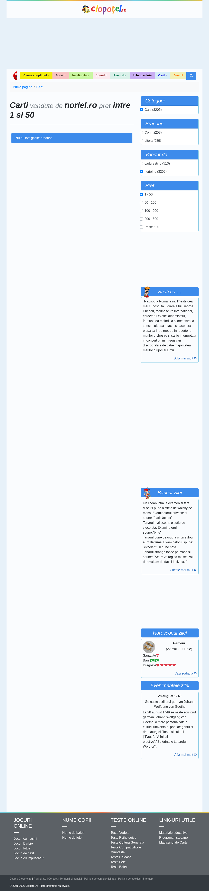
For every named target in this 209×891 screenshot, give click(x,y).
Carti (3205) (153, 109)
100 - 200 (151, 210)
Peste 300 (152, 227)
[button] (191, 76)
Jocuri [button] (100, 75)
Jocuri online (23, 823)
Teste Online (128, 820)
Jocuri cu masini (25, 838)
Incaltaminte (80, 75)
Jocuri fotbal (22, 848)
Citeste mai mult (182, 570)
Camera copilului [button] (35, 75)
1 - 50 (149, 194)
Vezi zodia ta (184, 673)
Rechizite (119, 75)
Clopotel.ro (104, 9)
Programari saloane (173, 837)
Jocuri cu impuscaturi (29, 858)
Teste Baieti (119, 867)
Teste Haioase (121, 857)
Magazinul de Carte (173, 842)
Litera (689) (153, 140)
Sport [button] (59, 75)
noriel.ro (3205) (156, 171)
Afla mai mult (184, 358)
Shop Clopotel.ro (15, 76)
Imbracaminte (142, 75)
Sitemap (148, 878)
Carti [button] (161, 75)
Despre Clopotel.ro (20, 878)
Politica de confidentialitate (100, 878)
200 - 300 (151, 219)
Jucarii (178, 75)
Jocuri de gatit (24, 853)
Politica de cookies (129, 878)
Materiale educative (173, 832)
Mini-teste (118, 852)
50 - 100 (150, 202)
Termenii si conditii (71, 878)
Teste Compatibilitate (126, 847)
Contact (53, 878)
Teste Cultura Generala (127, 842)
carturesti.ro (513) (157, 163)
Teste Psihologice (123, 837)
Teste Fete (118, 862)
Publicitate (40, 878)
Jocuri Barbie (23, 843)
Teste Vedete (120, 832)
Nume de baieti (73, 832)
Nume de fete (72, 837)
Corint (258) (153, 132)
